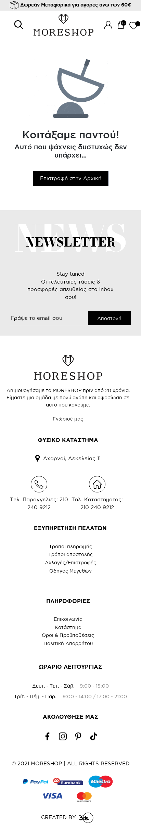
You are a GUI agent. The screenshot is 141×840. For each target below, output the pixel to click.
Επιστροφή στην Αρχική (70, 178)
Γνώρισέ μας (68, 418)
